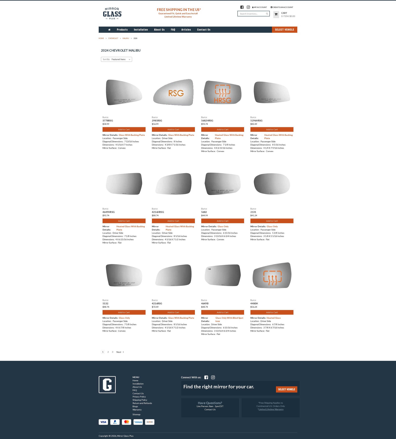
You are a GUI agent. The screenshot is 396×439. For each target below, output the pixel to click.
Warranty (137, 409)
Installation (141, 30)
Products (122, 30)
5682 (204, 212)
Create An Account (282, 7)
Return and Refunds (142, 403)
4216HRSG (158, 212)
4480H (254, 303)
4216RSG (157, 303)
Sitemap (136, 414)
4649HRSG (109, 212)
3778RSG (108, 120)
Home (135, 380)
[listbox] (121, 59)
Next (119, 352)
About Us (159, 30)
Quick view (124, 89)
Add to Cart (124, 129)
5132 (105, 303)
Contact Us (204, 30)
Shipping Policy (140, 400)
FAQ (173, 30)
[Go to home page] (109, 30)
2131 (253, 212)
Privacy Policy (139, 396)
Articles (186, 30)
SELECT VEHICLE (284, 30)
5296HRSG (256, 120)
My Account (260, 7)
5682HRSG (207, 120)
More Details (124, 95)
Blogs (135, 406)
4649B (205, 303)
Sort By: (106, 59)
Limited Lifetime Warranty (271, 409)
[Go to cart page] (276, 14)
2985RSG (157, 120)
